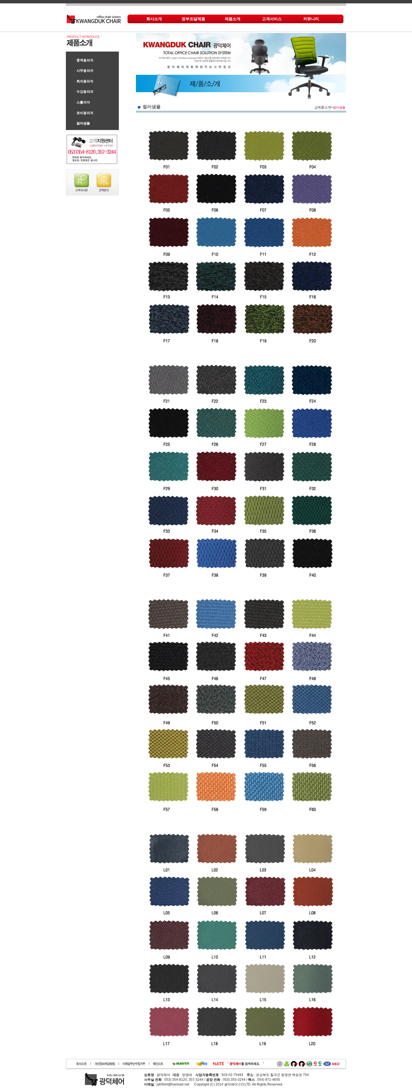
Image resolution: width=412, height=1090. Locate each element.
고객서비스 (272, 19)
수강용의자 (85, 92)
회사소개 (154, 19)
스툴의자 (83, 102)
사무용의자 (85, 71)
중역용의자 (85, 60)
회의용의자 (85, 81)
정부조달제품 (193, 19)
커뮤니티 (311, 19)
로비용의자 (85, 113)
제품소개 (232, 19)
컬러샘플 (83, 123)
